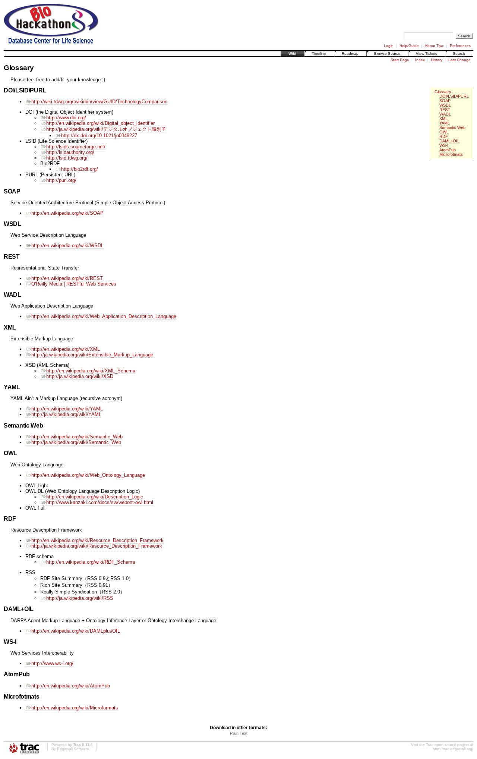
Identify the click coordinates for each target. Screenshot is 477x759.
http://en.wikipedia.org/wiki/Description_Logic (94, 497)
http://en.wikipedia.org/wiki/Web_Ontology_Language (88, 475)
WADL (445, 114)
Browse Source (387, 53)
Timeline (319, 53)
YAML (444, 123)
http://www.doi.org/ (66, 117)
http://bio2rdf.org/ (79, 169)
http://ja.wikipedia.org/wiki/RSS (79, 598)
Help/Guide (409, 46)
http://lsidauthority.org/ (70, 152)
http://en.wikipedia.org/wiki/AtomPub (70, 686)
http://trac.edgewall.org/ (453, 749)
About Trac (434, 46)
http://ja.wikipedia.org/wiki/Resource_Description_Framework (96, 546)
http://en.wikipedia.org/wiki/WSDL (67, 245)
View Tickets (426, 53)
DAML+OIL (449, 141)
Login (389, 46)
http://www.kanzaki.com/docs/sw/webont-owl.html (99, 502)
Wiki (292, 53)
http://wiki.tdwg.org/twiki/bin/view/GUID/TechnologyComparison (99, 101)
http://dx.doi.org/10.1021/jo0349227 (99, 135)
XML (443, 118)
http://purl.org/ (61, 180)
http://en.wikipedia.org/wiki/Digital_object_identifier (100, 123)
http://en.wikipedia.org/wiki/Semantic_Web (77, 437)
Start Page (400, 60)
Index (420, 60)
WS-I (443, 145)
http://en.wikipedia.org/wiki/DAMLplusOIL (75, 631)
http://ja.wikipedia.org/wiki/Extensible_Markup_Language (92, 355)
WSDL (445, 105)
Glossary (443, 91)
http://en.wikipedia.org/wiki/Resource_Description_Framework (97, 540)
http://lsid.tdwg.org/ (67, 158)
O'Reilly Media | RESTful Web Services (73, 284)
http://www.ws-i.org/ (52, 663)
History (436, 60)
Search (459, 53)
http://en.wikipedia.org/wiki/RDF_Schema (90, 562)
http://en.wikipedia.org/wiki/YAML (67, 409)
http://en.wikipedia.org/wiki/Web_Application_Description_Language (103, 316)
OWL (444, 132)
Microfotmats (451, 154)
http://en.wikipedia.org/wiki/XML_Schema (90, 371)
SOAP (445, 100)
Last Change (459, 60)
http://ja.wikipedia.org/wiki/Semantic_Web (76, 442)
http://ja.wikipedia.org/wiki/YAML (66, 414)
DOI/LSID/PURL (454, 96)
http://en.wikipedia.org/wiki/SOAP (67, 213)
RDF (443, 136)
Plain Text (238, 733)
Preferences (460, 46)
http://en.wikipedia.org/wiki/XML (65, 349)
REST (444, 109)
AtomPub (447, 150)
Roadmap (350, 53)
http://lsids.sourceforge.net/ (75, 146)
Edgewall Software (73, 749)
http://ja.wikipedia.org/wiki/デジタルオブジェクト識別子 (106, 129)
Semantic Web (452, 127)
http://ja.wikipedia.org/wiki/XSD (79, 376)
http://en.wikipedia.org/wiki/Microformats (74, 708)
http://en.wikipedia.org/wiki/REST (67, 278)
